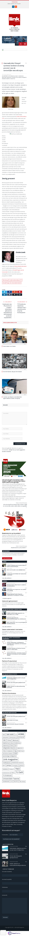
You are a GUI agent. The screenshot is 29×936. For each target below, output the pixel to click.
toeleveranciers (6, 772)
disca (12, 743)
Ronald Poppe (6, 283)
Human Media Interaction (20, 266)
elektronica (17, 743)
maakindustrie (6, 762)
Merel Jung (5, 280)
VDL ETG (16, 781)
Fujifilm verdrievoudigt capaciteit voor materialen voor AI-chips (15, 614)
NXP (4, 765)
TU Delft (19, 772)
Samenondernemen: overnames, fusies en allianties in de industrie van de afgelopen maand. (17, 654)
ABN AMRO (10, 734)
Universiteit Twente (11, 778)
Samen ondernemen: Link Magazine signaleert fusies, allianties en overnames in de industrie (16, 643)
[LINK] (14, 21)
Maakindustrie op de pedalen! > (19, 547)
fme (16, 745)
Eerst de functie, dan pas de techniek (12, 371)
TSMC (12, 772)
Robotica (12, 78)
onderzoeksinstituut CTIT (16, 280)
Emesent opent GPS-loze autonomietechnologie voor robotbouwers (16, 618)
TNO (17, 768)
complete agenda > (7, 598)
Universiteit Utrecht (16, 283)
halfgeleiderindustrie (9, 748)
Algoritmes (5, 76)
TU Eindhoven (7, 775)
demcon (16, 740)
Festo (11, 745)
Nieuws (20, 77)
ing (15, 751)
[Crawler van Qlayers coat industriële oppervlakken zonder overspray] (14, 387)
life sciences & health (13, 76)
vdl (11, 781)
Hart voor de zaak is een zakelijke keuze (16, 569)
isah (23, 751)
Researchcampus (6, 78)
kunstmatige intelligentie (9, 756)
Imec (4, 751)
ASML (21, 734)
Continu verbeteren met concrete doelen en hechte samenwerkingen (16, 566)
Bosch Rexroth (20, 737)
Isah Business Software (7, 753)
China (9, 740)
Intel (19, 751)
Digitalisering (6, 743)
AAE (4, 734)
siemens (5, 769)
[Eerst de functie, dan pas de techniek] (14, 362)
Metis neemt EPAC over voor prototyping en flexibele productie (17, 623)
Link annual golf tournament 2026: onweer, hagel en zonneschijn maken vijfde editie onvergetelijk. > (15, 506)
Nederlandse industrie (17, 762)
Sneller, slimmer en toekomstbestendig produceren (16, 687)
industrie (10, 751)
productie (15, 765)
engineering (5, 745)
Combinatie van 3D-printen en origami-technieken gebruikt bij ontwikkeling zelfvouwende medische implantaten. (7, 310)
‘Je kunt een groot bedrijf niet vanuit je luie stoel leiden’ (16, 574)
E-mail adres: (5, 834)
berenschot (13, 737)
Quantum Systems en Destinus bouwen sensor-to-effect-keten (16, 649)
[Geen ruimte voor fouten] (14, 336)
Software (11, 769)
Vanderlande (6, 781)
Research (24, 77)
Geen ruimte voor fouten (14, 3)
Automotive (5, 737)
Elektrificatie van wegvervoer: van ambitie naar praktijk (16, 590)
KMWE (15, 753)
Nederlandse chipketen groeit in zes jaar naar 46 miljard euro (16, 678)
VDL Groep (22, 781)
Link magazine (10, 759)
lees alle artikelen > (7, 578)
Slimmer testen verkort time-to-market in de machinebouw (16, 585)
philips (9, 765)
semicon (21, 765)
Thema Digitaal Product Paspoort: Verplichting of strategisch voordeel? (15, 594)
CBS (4, 740)
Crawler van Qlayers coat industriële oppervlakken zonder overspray (12, 397)
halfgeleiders (20, 748)
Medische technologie (12, 77)
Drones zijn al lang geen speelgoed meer (16, 682)
